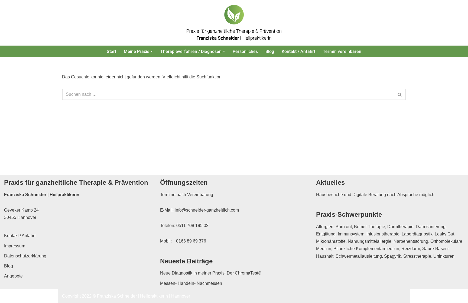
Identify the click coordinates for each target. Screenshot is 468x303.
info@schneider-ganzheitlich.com (207, 210)
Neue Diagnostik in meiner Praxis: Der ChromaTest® (210, 273)
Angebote (13, 276)
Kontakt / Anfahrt (298, 51)
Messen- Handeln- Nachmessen (191, 283)
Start (111, 51)
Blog (269, 51)
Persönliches (245, 51)
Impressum (14, 246)
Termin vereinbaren (342, 51)
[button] (152, 51)
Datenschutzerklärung (25, 256)
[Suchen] (400, 94)
